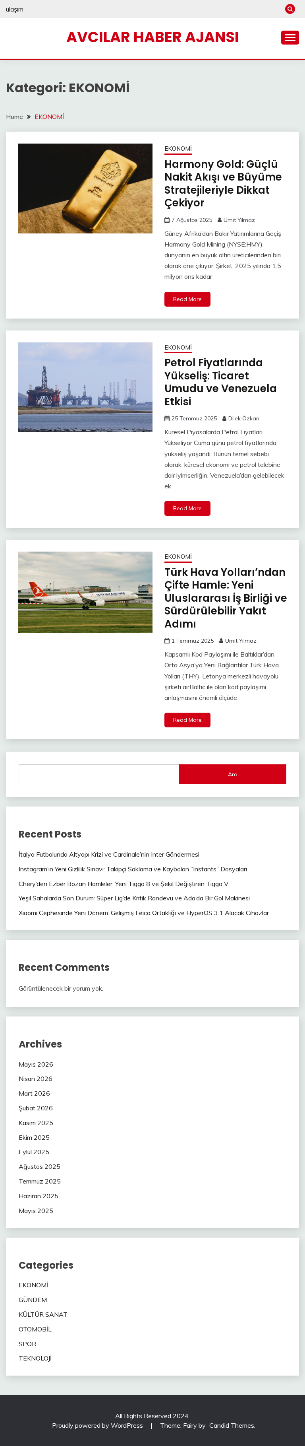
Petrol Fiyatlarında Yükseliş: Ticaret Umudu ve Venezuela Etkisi (220, 382)
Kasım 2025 (36, 1123)
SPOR (27, 1344)
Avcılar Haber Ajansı (152, 37)
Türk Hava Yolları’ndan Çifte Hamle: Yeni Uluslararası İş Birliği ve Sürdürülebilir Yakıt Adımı (225, 598)
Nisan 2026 (35, 1079)
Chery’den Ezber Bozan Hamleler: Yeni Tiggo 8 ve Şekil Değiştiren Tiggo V (123, 884)
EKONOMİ (178, 148)
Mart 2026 (34, 1093)
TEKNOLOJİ (35, 1358)
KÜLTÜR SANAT (43, 1314)
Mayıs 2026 (36, 1064)
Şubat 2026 (36, 1108)
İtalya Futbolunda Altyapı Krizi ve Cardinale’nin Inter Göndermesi (109, 854)
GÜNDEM (33, 1300)
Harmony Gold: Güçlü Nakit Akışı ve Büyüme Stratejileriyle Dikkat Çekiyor (223, 183)
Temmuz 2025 (40, 1181)
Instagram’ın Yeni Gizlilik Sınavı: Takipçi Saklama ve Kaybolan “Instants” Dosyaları (133, 869)
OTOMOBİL (35, 1329)
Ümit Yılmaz (239, 220)
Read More (187, 299)
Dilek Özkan (243, 418)
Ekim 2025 (34, 1137)
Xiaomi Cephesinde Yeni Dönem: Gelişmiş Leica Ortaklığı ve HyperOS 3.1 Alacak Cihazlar (144, 913)
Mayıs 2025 (36, 1211)
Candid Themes (231, 1425)
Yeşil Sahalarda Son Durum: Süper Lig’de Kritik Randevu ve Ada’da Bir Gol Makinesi (134, 898)
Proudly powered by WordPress (98, 1425)
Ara (232, 774)
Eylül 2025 (34, 1152)
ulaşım (14, 9)
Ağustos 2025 (39, 1166)
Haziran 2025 (38, 1196)
